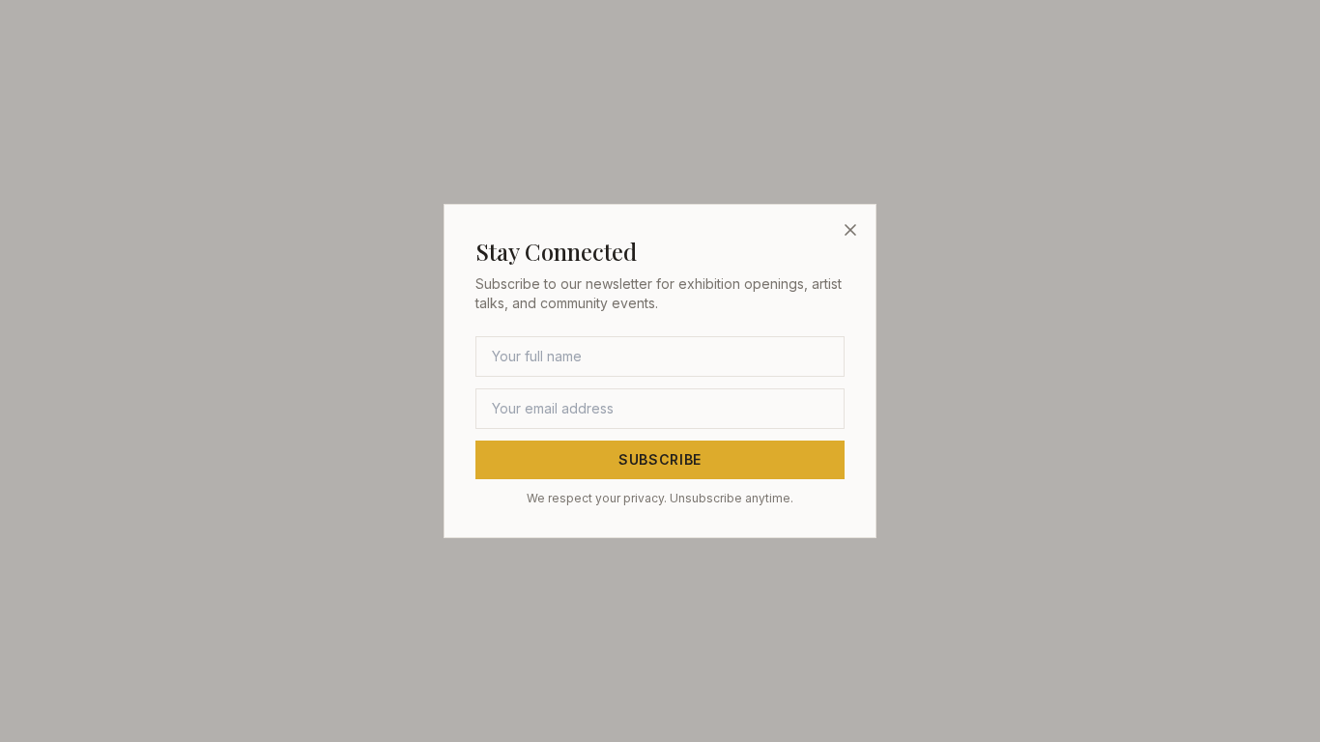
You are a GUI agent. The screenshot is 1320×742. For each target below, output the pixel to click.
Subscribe (660, 459)
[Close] (850, 230)
